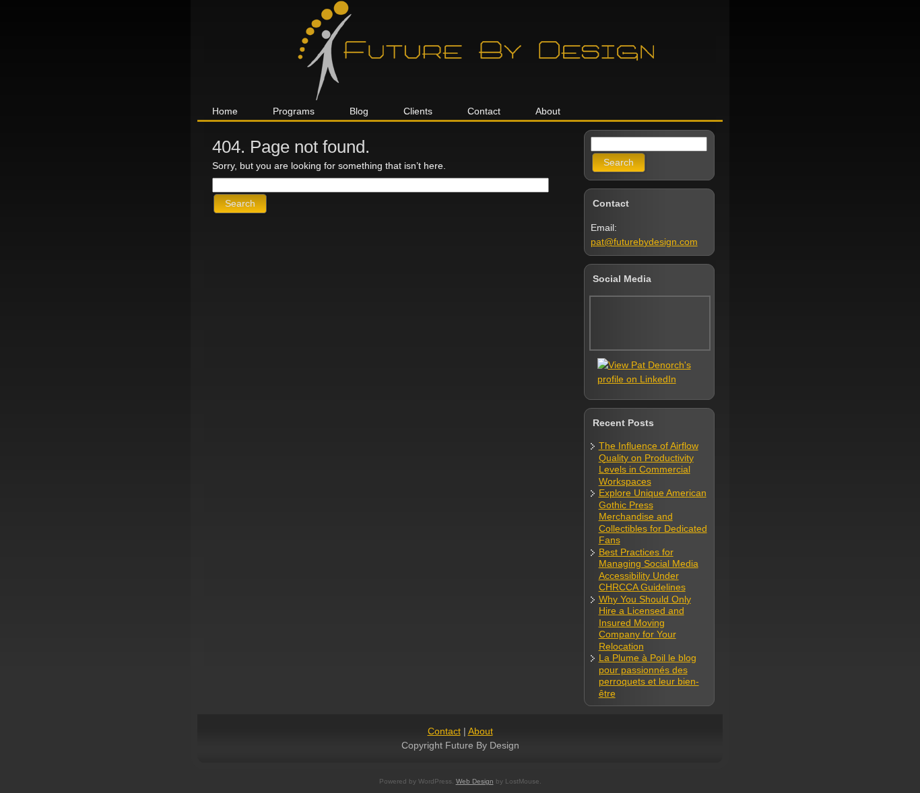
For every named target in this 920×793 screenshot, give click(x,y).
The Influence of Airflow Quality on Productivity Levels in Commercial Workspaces (648, 463)
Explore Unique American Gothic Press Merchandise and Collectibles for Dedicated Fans (653, 516)
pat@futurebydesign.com (644, 241)
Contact (444, 731)
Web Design (475, 781)
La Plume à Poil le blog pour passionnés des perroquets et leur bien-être (649, 675)
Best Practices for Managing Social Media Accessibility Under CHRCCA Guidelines (648, 570)
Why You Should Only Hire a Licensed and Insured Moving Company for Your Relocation (645, 623)
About (480, 731)
